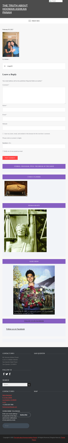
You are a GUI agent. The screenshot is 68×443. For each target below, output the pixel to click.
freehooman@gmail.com (9, 407)
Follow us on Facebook (34, 321)
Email (4, 114)
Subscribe (23, 415)
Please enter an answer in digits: (12, 138)
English (54, 1)
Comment (5, 85)
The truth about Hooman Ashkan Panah (15, 9)
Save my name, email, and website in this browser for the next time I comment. (27, 133)
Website (4, 124)
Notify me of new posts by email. (13, 151)
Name (4, 105)
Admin (6, 59)
